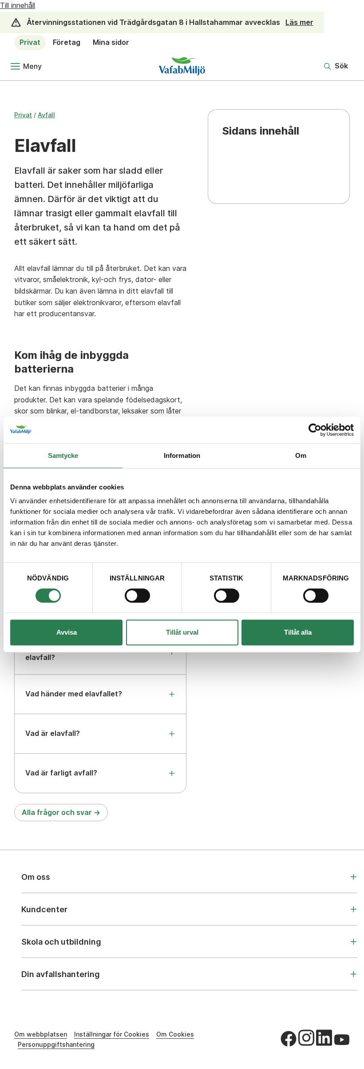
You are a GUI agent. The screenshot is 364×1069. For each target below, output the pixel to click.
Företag (66, 42)
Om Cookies (175, 1034)
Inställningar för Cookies (111, 1034)
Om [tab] (300, 455)
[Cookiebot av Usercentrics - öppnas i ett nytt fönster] (315, 430)
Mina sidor (111, 42)
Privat (30, 42)
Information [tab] (182, 455)
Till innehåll (17, 5)
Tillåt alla (298, 632)
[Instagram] (306, 1037)
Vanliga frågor (251, 177)
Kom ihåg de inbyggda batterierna (264, 160)
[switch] (137, 595)
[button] (336, 66)
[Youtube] (342, 1040)
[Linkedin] (324, 1037)
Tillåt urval (182, 632)
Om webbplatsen (40, 1034)
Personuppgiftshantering (56, 1044)
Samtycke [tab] (63, 455)
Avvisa (66, 632)
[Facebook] (289, 1039)
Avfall (46, 115)
